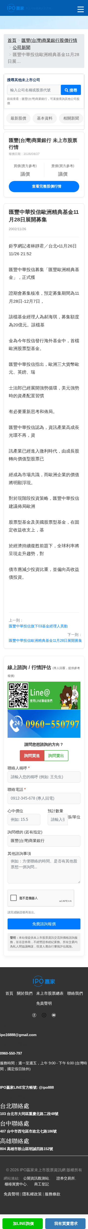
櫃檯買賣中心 (16, 1184)
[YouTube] (54, 1014)
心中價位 (15, 811)
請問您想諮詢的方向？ (44, 744)
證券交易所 (65, 1178)
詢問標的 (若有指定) (25, 832)
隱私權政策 (32, 1194)
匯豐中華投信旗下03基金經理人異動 (38, 626)
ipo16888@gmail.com (18, 1035)
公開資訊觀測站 (36, 1178)
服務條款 (52, 1194)
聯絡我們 (75, 993)
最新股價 (18, 118)
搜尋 (72, 90)
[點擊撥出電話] (44, 723)
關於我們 (25, 993)
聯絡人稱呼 (17, 768)
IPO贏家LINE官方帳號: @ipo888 (27, 1087)
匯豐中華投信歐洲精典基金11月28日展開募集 (45, 640)
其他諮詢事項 (19, 853)
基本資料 (45, 118)
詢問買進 (32, 756)
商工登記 (41, 1184)
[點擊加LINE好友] (44, 695)
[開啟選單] (80, 9)
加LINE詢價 (23, 1223)
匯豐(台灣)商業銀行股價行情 (49, 40)
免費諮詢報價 (44, 924)
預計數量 (55, 811)
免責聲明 (44, 1003)
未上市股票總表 (50, 993)
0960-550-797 (11, 1053)
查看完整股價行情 (46, 186)
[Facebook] (34, 1014)
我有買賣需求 (66, 1223)
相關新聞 (71, 118)
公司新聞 (21, 47)
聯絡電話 (15, 789)
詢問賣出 (56, 756)
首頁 (12, 40)
